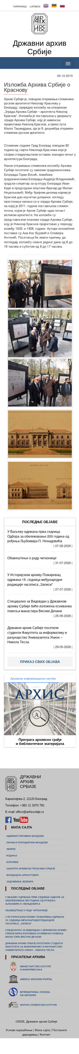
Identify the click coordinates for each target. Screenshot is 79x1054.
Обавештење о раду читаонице (31, 557)
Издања (11, 855)
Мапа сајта (42, 1030)
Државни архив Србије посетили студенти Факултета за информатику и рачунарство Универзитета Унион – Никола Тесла (37, 634)
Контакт (45, 1034)
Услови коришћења (19, 1030)
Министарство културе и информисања (35, 968)
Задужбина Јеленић (19, 881)
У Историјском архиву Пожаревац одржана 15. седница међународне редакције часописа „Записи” (34, 579)
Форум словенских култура (38, 1004)
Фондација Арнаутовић (22, 875)
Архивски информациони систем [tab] (33, 678)
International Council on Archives (35, 993)
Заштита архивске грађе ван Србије (30, 868)
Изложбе (12, 862)
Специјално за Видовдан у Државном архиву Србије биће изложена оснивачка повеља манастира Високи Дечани (39, 606)
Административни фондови (25, 835)
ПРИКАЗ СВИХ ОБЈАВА (40, 661)
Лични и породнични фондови (27, 842)
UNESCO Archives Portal (36, 979)
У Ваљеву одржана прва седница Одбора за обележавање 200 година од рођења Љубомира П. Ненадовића (38, 536)
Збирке (11, 849)
